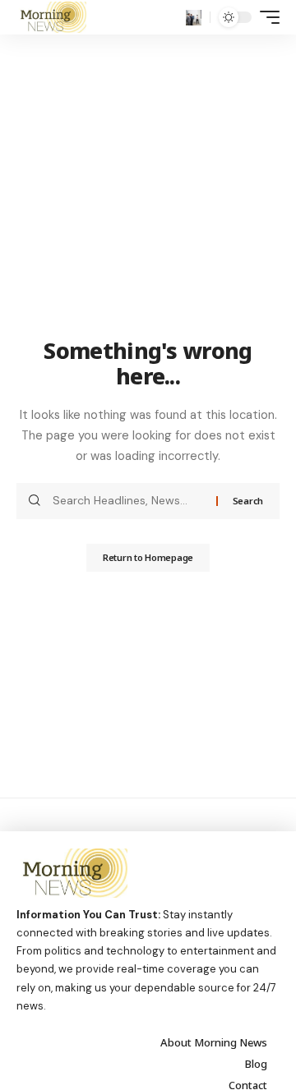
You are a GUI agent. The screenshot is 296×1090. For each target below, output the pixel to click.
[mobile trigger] (266, 17)
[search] (194, 17)
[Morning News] (51, 17)
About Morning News (213, 1042)
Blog (256, 1063)
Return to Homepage (148, 557)
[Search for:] (128, 501)
